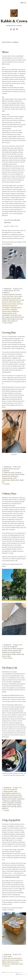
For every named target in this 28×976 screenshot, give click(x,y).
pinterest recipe (15, 962)
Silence (5, 51)
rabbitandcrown (7, 288)
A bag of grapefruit (11, 820)
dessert (20, 958)
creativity (4, 298)
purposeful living (6, 311)
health (10, 302)
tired (3, 482)
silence (19, 315)
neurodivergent (6, 307)
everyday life (5, 300)
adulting (6, 294)
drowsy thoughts (6, 793)
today (21, 319)
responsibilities (6, 315)
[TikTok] (13, 29)
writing (9, 321)
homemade (4, 797)
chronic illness (9, 296)
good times (4, 474)
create (15, 296)
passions (19, 307)
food (19, 793)
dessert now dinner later (8, 960)
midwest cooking (6, 962)
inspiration (4, 304)
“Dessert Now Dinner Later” (12, 877)
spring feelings (5, 480)
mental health (5, 305)
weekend (4, 656)
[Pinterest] (17, 29)
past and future (6, 309)
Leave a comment (8, 323)
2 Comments (7, 484)
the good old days (19, 317)
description (13, 648)
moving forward (13, 305)
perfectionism (13, 309)
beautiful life (11, 294)
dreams (19, 298)
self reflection (13, 315)
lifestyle (14, 304)
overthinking (13, 307)
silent (3, 317)
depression (10, 298)
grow (7, 302)
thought (8, 319)
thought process (15, 319)
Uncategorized (5, 292)
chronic (4, 296)
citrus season (14, 958)
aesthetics (10, 791)
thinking (4, 319)
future (3, 302)
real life (15, 313)
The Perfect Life (9, 667)
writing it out (14, 321)
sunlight (7, 317)
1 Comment (6, 810)
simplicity (8, 654)
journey (9, 304)
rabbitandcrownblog (7, 313)
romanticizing (18, 802)
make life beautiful (19, 474)
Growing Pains (9, 332)
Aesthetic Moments (8, 290)
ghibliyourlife (5, 795)
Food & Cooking (7, 956)
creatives (20, 296)
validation (4, 321)
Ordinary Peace (9, 493)
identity (19, 302)
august (15, 791)
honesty (14, 302)
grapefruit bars (18, 960)
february (22, 300)
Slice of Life (16, 290)
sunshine (12, 317)
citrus (8, 958)
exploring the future (14, 300)
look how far (20, 304)
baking (5, 958)
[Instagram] (11, 29)
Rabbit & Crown (14, 20)
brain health (18, 294)
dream (14, 298)
